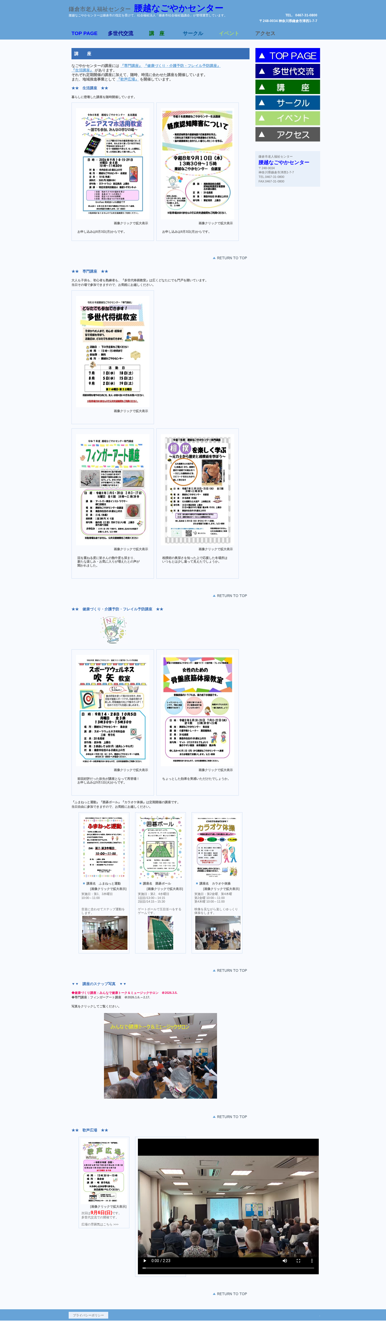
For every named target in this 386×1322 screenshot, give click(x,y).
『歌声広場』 (128, 79)
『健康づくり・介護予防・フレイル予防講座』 (182, 66)
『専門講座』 (131, 66)
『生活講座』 (82, 70)
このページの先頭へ (229, 258)
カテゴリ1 (287, 56)
